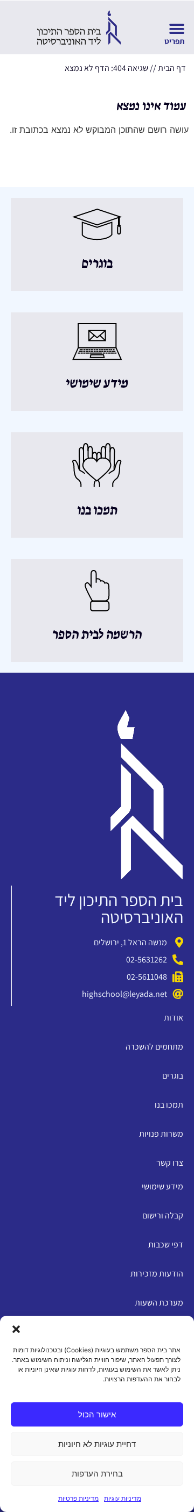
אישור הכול (97, 1414)
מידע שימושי (97, 384)
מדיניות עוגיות (122, 1498)
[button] (16, 1329)
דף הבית (172, 68)
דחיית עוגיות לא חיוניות (97, 1444)
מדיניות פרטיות (78, 1498)
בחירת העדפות (97, 1473)
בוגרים (97, 264)
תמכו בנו (97, 511)
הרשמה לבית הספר (97, 635)
